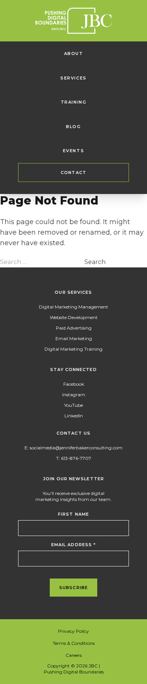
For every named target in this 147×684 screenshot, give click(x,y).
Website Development (74, 317)
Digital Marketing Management (73, 307)
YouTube (73, 405)
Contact (73, 172)
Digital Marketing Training (73, 349)
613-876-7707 (76, 458)
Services (73, 78)
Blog (73, 126)
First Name (73, 514)
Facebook (73, 384)
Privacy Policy (73, 631)
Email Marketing (73, 338)
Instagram (73, 394)
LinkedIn (73, 415)
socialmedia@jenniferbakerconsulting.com (76, 447)
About (73, 53)
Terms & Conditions (74, 643)
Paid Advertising (74, 328)
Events (73, 150)
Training (74, 102)
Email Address (73, 544)
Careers (74, 655)
